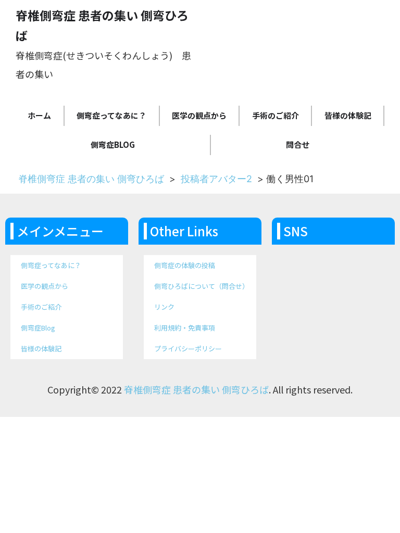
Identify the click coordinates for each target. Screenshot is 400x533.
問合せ (297, 144)
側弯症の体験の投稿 (184, 265)
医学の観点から (199, 115)
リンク (164, 307)
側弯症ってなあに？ (111, 115)
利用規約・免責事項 (184, 328)
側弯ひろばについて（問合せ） (201, 286)
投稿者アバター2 (216, 178)
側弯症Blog (113, 144)
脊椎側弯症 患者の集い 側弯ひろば (91, 178)
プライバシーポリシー (188, 348)
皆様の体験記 (347, 115)
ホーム (39, 115)
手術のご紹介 (275, 115)
